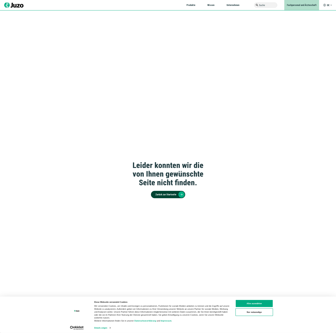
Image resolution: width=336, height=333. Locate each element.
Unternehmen (233, 5)
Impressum (166, 321)
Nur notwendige (254, 312)
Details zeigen (100, 328)
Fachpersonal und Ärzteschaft (301, 5)
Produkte (191, 5)
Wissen (210, 5)
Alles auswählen (254, 303)
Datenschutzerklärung (145, 321)
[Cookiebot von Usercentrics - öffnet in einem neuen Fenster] (76, 328)
